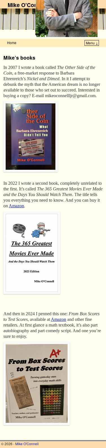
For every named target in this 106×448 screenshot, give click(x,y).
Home (11, 42)
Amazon (16, 205)
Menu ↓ (92, 42)
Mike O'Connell (27, 5)
